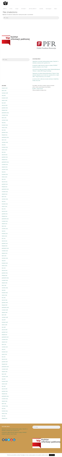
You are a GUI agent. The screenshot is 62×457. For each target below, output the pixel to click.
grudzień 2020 (5, 243)
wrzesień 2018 (5, 309)
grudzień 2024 (5, 132)
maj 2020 (4, 260)
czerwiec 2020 (5, 258)
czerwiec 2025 (5, 120)
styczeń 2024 (4, 154)
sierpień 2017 (4, 341)
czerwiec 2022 (5, 199)
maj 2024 (3, 144)
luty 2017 (3, 356)
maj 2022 (3, 201)
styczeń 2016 (4, 388)
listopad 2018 (4, 305)
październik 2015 (5, 396)
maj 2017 (3, 349)
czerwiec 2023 (5, 169)
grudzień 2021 (5, 213)
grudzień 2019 (5, 272)
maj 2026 (4, 95)
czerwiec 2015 (5, 406)
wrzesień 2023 (5, 164)
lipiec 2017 (4, 344)
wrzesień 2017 (5, 339)
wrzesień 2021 (5, 221)
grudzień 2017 (5, 332)
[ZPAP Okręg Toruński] (5, 2)
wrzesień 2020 (5, 250)
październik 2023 (5, 162)
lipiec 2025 (4, 117)
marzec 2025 (4, 127)
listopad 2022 (4, 186)
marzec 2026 (4, 100)
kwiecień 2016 (5, 381)
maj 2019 (3, 290)
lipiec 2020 (4, 255)
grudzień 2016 (5, 361)
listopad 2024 (4, 134)
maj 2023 (3, 171)
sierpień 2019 (4, 282)
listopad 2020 (4, 245)
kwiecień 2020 (5, 263)
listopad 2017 (4, 334)
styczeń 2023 (4, 181)
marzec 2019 (4, 295)
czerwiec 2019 (5, 287)
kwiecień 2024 (5, 147)
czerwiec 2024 (5, 142)
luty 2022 (4, 208)
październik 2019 (5, 277)
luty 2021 (3, 238)
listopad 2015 (4, 393)
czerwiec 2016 (5, 376)
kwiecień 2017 (5, 351)
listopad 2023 (4, 159)
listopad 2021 (4, 216)
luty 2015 (3, 415)
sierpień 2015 (4, 401)
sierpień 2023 (4, 166)
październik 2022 (5, 189)
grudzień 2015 (5, 391)
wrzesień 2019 (5, 280)
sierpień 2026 (4, 88)
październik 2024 (5, 137)
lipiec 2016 (4, 374)
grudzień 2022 (5, 184)
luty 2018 (3, 327)
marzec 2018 (4, 324)
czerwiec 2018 (5, 317)
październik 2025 (5, 112)
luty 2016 (3, 386)
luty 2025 (4, 130)
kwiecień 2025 (5, 125)
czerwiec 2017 (5, 346)
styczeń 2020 (4, 270)
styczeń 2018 (4, 329)
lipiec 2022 (4, 196)
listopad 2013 (4, 418)
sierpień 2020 (4, 253)
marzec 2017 (4, 354)
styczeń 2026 (4, 105)
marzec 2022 (4, 206)
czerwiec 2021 (5, 228)
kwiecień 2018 (5, 322)
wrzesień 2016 (5, 369)
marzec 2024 (4, 149)
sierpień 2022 (4, 194)
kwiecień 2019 (5, 292)
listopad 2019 (4, 275)
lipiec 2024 (4, 139)
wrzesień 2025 (5, 115)
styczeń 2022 (4, 211)
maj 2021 (3, 231)
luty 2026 (4, 102)
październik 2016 (5, 366)
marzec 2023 (4, 176)
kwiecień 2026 (5, 97)
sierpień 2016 (4, 371)
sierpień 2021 (4, 223)
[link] (3, 15)
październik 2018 (5, 307)
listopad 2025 (4, 110)
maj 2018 (3, 319)
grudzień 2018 (5, 302)
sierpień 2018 (4, 312)
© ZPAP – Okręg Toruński (38, 88)
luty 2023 (4, 179)
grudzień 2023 (5, 157)
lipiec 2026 (4, 90)
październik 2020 (5, 248)
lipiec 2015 (4, 403)
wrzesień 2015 (5, 398)
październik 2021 (5, 218)
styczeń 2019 (4, 300)
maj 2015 (3, 408)
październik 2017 (5, 337)
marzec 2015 (4, 413)
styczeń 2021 (4, 240)
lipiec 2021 (4, 226)
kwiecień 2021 (5, 233)
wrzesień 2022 (5, 191)
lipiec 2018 (4, 314)
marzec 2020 (4, 265)
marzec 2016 (4, 383)
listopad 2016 (4, 364)
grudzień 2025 (5, 107)
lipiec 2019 (4, 285)
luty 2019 (3, 297)
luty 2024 (4, 152)
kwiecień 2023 (5, 174)
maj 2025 (3, 122)
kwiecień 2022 (5, 203)
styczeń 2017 (4, 359)
